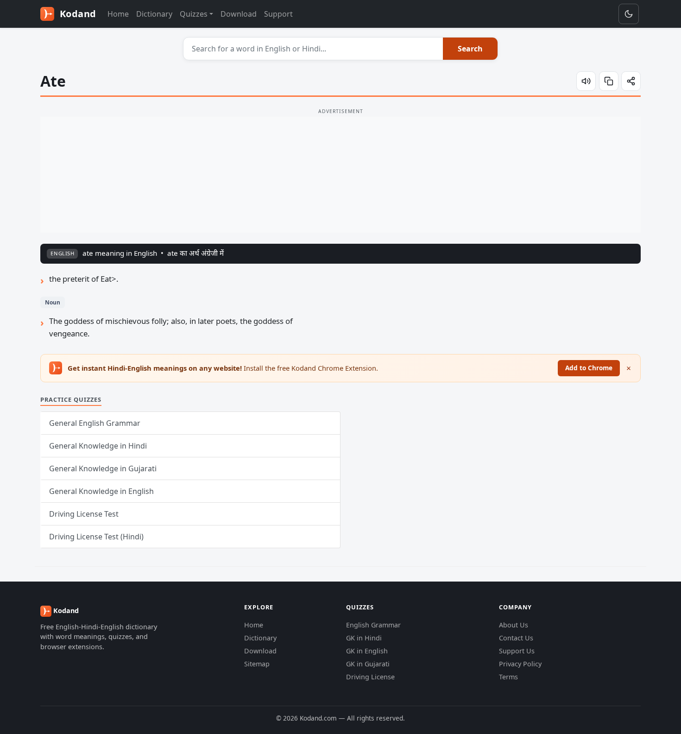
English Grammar (373, 624)
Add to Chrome (588, 367)
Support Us (517, 650)
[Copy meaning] (608, 81)
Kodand (76, 13)
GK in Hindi (364, 637)
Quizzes (194, 14)
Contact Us (516, 637)
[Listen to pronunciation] (586, 81)
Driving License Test (84, 514)
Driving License (370, 676)
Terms (508, 676)
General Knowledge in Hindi (98, 446)
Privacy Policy (520, 663)
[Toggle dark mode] (628, 14)
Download (239, 14)
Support (278, 14)
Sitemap (257, 663)
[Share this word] (631, 81)
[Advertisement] (340, 175)
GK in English (367, 650)
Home (118, 14)
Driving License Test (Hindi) (96, 537)
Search (470, 49)
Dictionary (154, 14)
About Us (513, 624)
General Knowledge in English (101, 491)
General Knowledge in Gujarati (103, 468)
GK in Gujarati (368, 663)
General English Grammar (94, 423)
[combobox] (313, 49)
